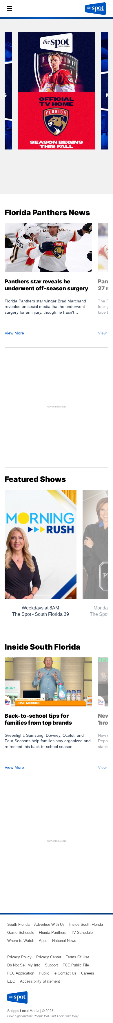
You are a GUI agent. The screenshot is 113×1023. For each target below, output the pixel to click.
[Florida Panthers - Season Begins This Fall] (56, 93)
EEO (11, 981)
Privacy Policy (19, 957)
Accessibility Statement (40, 981)
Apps (43, 940)
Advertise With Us (49, 924)
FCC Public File (76, 965)
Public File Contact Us (57, 973)
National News (64, 940)
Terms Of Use (77, 957)
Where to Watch (20, 940)
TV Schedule (82, 932)
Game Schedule (20, 932)
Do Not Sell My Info (23, 965)
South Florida (18, 924)
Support (51, 965)
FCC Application (20, 973)
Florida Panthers (52, 932)
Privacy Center (48, 957)
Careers (87, 973)
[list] (56, 108)
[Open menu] (11, 9)
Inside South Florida (86, 924)
